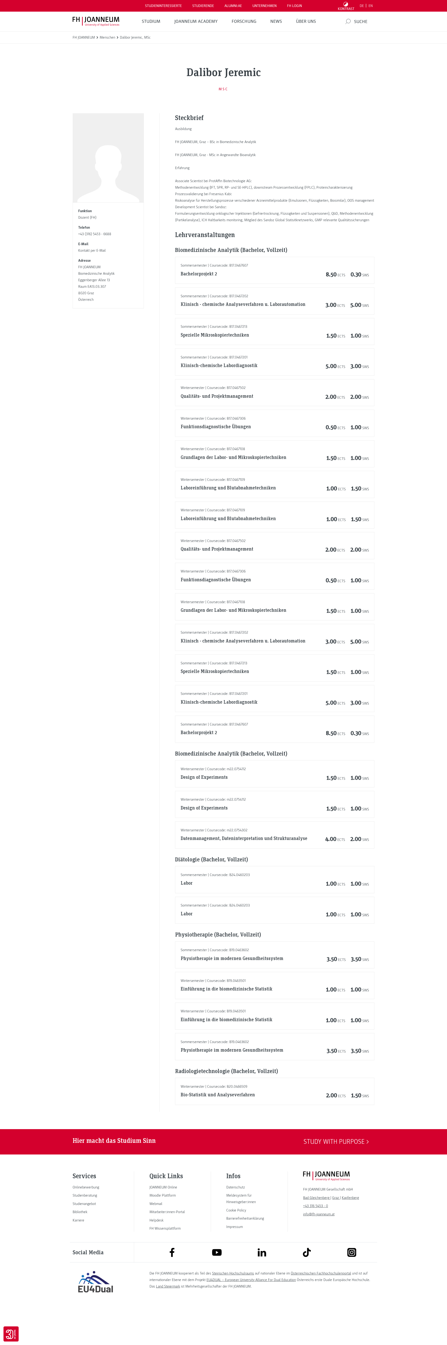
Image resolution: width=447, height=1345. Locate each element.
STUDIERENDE (203, 5)
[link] (95, 1187)
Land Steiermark (168, 1286)
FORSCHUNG (244, 21)
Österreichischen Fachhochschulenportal (321, 1273)
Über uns (306, 21)
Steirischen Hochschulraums (233, 1273)
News (276, 21)
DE (362, 5)
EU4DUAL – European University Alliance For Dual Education (251, 1280)
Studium (151, 21)
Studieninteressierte (163, 5)
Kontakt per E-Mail (92, 250)
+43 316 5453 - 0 (315, 1206)
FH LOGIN (294, 5)
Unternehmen (264, 5)
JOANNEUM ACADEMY (196, 21)
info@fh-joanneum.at (319, 1214)
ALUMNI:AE (233, 5)
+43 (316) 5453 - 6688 (94, 234)
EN (371, 5)
